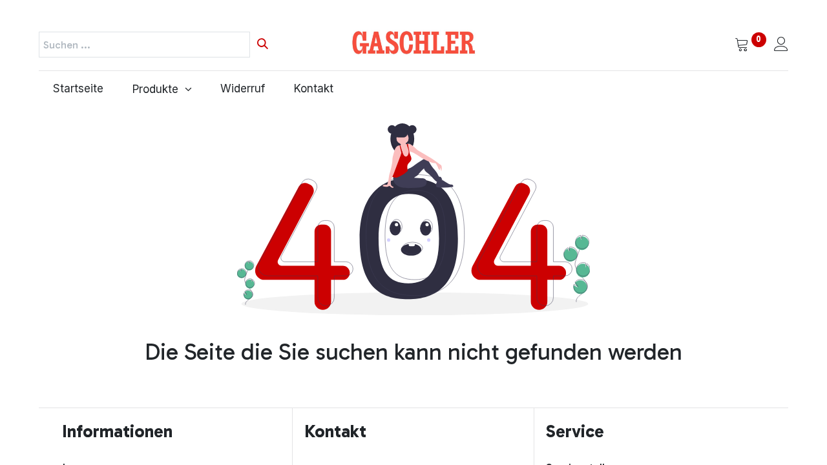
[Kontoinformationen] (781, 45)
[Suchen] (262, 44)
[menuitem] (78, 89)
